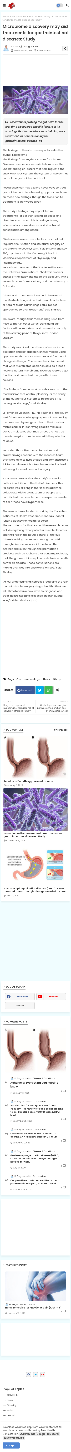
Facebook (27, 690)
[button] (67, 5)
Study (14, 16)
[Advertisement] (35, 1227)
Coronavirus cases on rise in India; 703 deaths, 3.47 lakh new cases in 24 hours (33, 1135)
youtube (53, 996)
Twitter (40, 690)
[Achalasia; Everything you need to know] (35, 1050)
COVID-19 (12, 1395)
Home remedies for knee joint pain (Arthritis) (33, 1307)
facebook (22, 996)
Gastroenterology (28, 679)
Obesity (11, 1405)
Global (10, 1415)
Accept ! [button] (11, 1445)
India (10, 1410)
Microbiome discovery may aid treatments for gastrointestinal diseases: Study (32, 835)
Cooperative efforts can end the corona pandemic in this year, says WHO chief (34, 1182)
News (46, 679)
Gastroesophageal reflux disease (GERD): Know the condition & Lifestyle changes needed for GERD (35, 890)
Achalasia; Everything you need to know (28, 781)
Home (6, 16)
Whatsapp (48, 690)
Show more (61, 729)
